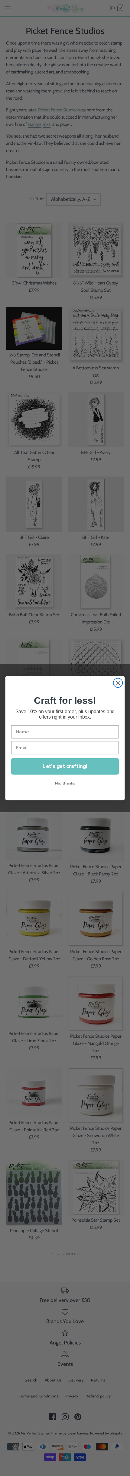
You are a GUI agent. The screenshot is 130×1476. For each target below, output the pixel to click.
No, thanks (65, 782)
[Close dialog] (118, 682)
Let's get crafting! (65, 766)
